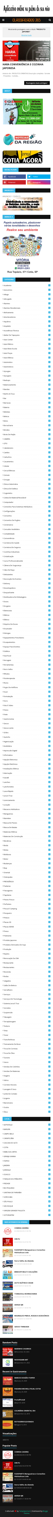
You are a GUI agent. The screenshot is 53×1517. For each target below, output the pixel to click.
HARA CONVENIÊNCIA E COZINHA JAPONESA (23, 66)
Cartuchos (27, 457)
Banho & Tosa (27, 394)
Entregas (27, 633)
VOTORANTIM (27, 1215)
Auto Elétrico (27, 344)
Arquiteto (27, 326)
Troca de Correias (27, 1048)
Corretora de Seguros (27, 547)
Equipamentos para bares (27, 638)
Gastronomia (27, 719)
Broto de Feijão (27, 434)
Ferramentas (27, 665)
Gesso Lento (27, 728)
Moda (27, 845)
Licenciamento (27, 800)
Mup (27, 868)
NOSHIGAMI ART (21, 1360)
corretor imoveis (27, 1085)
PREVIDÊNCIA (27, 881)
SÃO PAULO (27, 1201)
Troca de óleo (27, 1053)
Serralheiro (27, 990)
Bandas (27, 389)
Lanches (27, 782)
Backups (27, 380)
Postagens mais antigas (36, 83)
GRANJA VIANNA (27, 1156)
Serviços (27, 994)
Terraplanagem (27, 1021)
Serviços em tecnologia (27, 999)
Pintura (27, 917)
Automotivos (27, 367)
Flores (27, 683)
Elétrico (27, 619)
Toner (27, 1035)
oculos (27, 1107)
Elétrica (27, 615)
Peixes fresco (27, 899)
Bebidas (27, 412)
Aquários (27, 321)
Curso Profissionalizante (27, 561)
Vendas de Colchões (27, 1067)
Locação (27, 805)
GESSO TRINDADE (21, 1327)
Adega (27, 294)
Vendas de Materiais (27, 1071)
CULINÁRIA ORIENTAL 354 (24, 1411)
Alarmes (27, 303)
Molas (27, 850)
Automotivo (27, 362)
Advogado (27, 299)
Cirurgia (27, 479)
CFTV (27, 443)
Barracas (27, 403)
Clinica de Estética (27, 488)
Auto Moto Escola (27, 348)
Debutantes (27, 574)
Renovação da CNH (27, 958)
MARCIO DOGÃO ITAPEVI (24, 1378)
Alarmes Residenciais (27, 308)
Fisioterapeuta (27, 678)
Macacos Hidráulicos (27, 809)
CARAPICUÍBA (27, 1138)
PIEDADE (27, 1183)
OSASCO (27, 1174)
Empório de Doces (27, 624)
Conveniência (27, 538)
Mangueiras (27, 814)
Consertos (27, 516)
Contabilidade (27, 534)
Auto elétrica (27, 358)
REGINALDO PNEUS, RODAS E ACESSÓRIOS (31, 1316)
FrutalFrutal (19, 1400)
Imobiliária (27, 746)
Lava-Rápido (27, 791)
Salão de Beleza (27, 985)
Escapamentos (27, 642)
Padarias (27, 886)
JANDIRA (27, 1165)
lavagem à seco (27, 1089)
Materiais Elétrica (27, 832)
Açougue (27, 371)
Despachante (27, 592)
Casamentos (27, 461)
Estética (27, 651)
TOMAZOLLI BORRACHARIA (25, 1294)
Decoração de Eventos (27, 579)
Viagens (27, 1076)
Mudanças (27, 863)
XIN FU (17, 1239)
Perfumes (27, 904)
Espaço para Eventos (27, 647)
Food (27, 692)
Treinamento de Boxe (27, 1044)
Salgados (27, 981)
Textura (27, 1026)
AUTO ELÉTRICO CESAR (23, 1283)
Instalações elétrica (27, 768)
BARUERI (27, 1129)
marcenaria (27, 1103)
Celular (27, 466)
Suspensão (27, 1012)
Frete (27, 714)
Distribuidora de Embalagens (27, 597)
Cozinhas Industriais (27, 552)
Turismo (27, 1057)
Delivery (27, 583)
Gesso (27, 723)
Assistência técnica (27, 330)
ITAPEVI (27, 1161)
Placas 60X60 (27, 927)
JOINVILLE (27, 1170)
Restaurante (27, 963)
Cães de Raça (27, 570)
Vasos (27, 1062)
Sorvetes (27, 1008)
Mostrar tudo (26, 35)
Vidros (27, 1080)
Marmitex (27, 818)
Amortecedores (27, 317)
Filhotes (27, 674)
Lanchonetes (27, 787)
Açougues (27, 376)
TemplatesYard (24, 1511)
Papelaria (27, 895)
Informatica (27, 755)
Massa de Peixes (27, 823)
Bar (27, 398)
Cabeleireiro (27, 448)
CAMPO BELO (27, 1134)
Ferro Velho (27, 669)
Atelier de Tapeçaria (27, 335)
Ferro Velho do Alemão (24, 1261)
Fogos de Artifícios (27, 687)
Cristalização (27, 556)
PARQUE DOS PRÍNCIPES (27, 1179)
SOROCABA (27, 1197)
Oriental (27, 872)
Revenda (27, 972)
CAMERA (27, 439)
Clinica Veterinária (27, 484)
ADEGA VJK (18, 1305)
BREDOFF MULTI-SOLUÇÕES (25, 1272)
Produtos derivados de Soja (27, 945)
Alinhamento (27, 312)
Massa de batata (27, 827)
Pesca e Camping (27, 908)
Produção (27, 949)
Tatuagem (27, 1017)
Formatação (27, 696)
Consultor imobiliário (27, 529)
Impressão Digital (27, 750)
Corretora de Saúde (27, 543)
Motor (27, 859)
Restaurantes (27, 967)
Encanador (27, 628)
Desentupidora (27, 588)
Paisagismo (27, 890)
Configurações (27, 511)
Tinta (27, 1030)
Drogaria (27, 606)
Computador (27, 502)
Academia (27, 285)
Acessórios (27, 290)
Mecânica (27, 841)
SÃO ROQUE (27, 1206)
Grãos (27, 732)
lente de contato (27, 1094)
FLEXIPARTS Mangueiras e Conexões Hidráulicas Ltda (29, 1251)
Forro (27, 701)
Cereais (27, 475)
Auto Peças (27, 353)
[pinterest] (14, 182)
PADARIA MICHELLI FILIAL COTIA (27, 1389)
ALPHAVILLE (27, 1125)
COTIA (27, 1147)
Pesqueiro (27, 913)
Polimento (27, 936)
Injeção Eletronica (27, 759)
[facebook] (14, 176)
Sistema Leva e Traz (27, 1003)
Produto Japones (27, 940)
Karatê (27, 777)
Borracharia (27, 425)
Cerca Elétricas (27, 470)
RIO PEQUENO (27, 1188)
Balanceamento (27, 385)
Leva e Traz (27, 796)
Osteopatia (27, 877)
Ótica (27, 1112)
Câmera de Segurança (27, 565)
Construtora (27, 525)
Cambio (27, 452)
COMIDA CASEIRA (21, 1228)
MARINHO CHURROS (22, 1349)
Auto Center (27, 339)
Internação (27, 773)
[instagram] (38, 182)
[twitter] (38, 176)
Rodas (27, 976)
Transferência (27, 1039)
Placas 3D (27, 922)
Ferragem (27, 660)
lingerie (27, 1098)
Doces (27, 601)
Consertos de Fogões (27, 520)
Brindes (27, 430)
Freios (27, 710)
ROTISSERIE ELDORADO (24, 1421)
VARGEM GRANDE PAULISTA (27, 1210)
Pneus (27, 931)
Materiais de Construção (27, 836)
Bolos (27, 421)
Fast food (27, 656)
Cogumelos (27, 493)
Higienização (27, 741)
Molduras (27, 854)
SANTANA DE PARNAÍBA (27, 1192)
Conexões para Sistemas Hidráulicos (27, 507)
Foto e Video (27, 705)
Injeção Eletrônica (27, 764)
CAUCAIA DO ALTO (27, 1143)
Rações (27, 954)
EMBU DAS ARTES (27, 1152)
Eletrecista (27, 610)
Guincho (27, 737)
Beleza (27, 416)
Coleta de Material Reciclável (27, 498)
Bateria (27, 407)
